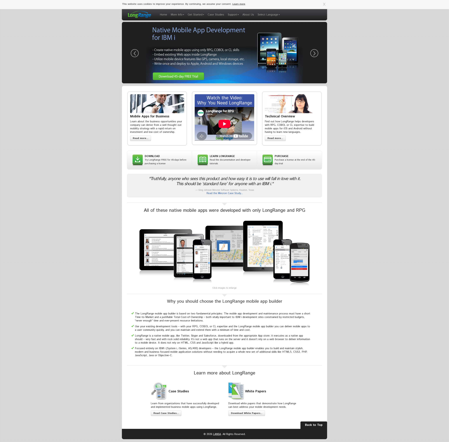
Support (232, 15)
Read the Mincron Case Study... (225, 193)
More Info (176, 15)
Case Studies (216, 15)
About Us (248, 15)
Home (163, 15)
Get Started (195, 15)
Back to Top (314, 425)
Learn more (238, 4)
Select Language (267, 15)
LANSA (217, 434)
